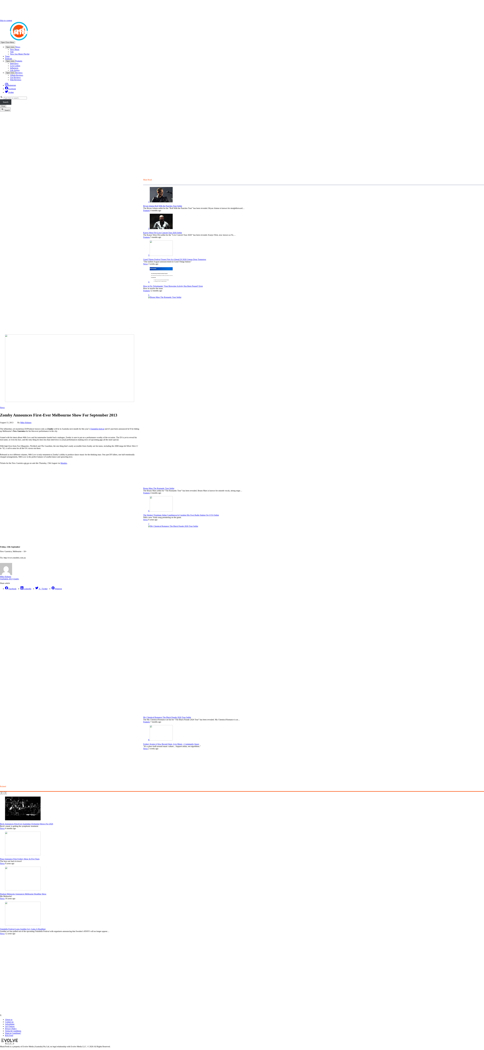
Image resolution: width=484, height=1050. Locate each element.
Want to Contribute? (13, 1033)
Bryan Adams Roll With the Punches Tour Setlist (162, 206)
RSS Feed (9, 1035)
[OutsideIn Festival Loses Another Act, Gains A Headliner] (23, 925)
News (18, 47)
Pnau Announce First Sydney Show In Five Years (19, 859)
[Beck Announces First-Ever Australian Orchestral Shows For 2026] (23, 820)
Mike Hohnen (25, 422)
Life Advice (15, 70)
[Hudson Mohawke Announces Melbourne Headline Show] (23, 890)
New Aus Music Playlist (19, 54)
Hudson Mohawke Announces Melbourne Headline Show (23, 894)
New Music (14, 49)
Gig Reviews (15, 77)
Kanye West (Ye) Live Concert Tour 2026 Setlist (162, 233)
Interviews (14, 63)
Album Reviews (16, 75)
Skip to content (6, 20)
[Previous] (1, 793)
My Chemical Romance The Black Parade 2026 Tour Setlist (167, 717)
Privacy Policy (11, 1029)
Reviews (19, 73)
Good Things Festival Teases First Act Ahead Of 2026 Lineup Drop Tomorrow (174, 259)
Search (5, 102)
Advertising (9, 1024)
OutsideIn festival (97, 429)
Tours (7, 56)
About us (8, 1019)
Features (19, 61)
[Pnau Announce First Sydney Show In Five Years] (23, 855)
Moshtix (63, 463)
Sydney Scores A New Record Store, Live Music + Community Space (171, 744)
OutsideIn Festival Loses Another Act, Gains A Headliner (23, 929)
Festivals (8, 58)
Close (3, 106)
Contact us (9, 1022)
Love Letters (15, 66)
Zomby (16, 579)
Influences (14, 68)
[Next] (5, 793)
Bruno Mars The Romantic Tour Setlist (158, 488)
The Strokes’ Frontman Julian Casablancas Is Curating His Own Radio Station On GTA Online (181, 515)
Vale (12, 52)
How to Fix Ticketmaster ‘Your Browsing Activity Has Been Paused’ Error (173, 286)
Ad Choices (9, 1026)
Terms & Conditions (13, 1031)
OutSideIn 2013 (6, 579)
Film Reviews (15, 80)
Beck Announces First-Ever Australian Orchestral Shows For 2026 (26, 824)
